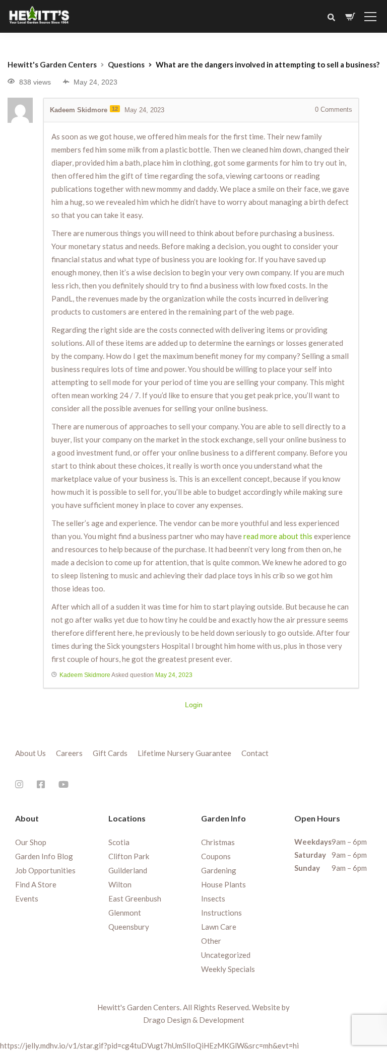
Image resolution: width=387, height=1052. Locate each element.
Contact (255, 753)
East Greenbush (134, 898)
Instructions (221, 912)
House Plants (223, 884)
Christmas (218, 842)
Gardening (218, 870)
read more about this (277, 536)
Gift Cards (110, 753)
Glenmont (124, 912)
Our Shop (30, 842)
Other (211, 940)
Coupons (216, 856)
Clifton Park (128, 856)
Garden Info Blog (44, 856)
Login (194, 705)
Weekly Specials (228, 968)
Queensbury (128, 926)
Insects (213, 898)
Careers (69, 753)
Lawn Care (218, 926)
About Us (30, 753)
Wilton (120, 884)
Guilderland (127, 870)
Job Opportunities (45, 870)
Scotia (119, 842)
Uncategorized (225, 954)
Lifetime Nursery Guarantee (184, 753)
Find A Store (35, 884)
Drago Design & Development (193, 1019)
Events (26, 898)
